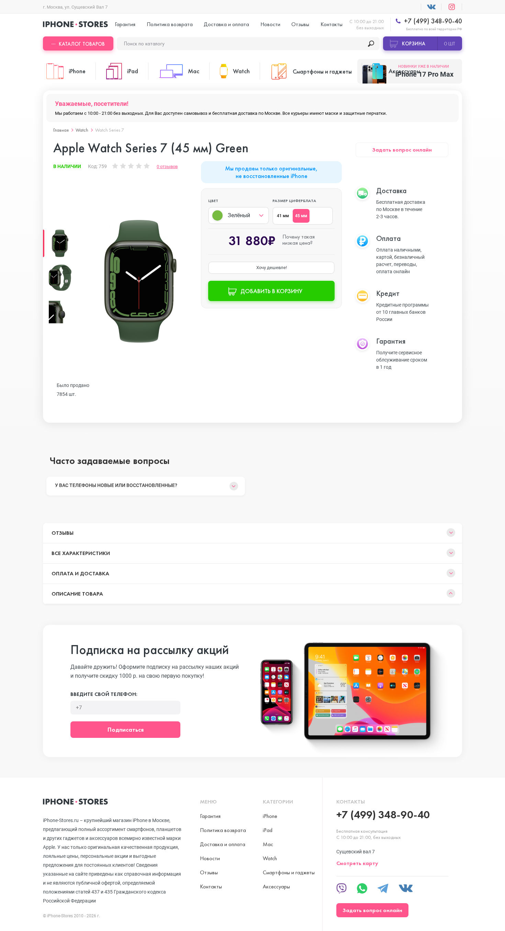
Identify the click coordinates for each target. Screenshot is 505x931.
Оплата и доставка (80, 573)
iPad (267, 830)
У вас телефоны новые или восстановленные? (116, 485)
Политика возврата (170, 24)
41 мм (283, 215)
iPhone (270, 816)
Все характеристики (81, 553)
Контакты (332, 24)
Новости (270, 24)
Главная (61, 130)
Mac (268, 844)
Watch (82, 130)
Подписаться (126, 729)
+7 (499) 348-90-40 (432, 21)
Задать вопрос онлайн (402, 149)
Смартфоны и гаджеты (289, 872)
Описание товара (77, 593)
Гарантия (125, 24)
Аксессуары (276, 886)
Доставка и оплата (226, 24)
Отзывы (300, 24)
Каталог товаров (82, 44)
